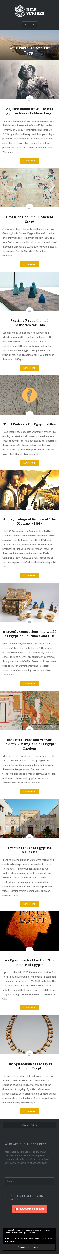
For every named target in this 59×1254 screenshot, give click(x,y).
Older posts (29, 1124)
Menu (31, 25)
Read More (29, 160)
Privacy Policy (10, 1241)
